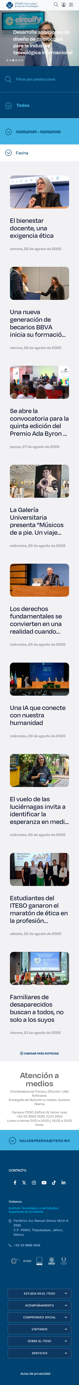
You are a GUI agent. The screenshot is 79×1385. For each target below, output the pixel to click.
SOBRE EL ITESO (39, 1341)
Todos (23, 105)
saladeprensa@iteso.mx (44, 1140)
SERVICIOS (40, 1353)
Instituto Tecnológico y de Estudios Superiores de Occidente (33, 1209)
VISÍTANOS (40, 1329)
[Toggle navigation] (70, 4)
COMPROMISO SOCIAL (39, 1317)
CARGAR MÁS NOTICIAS (41, 1053)
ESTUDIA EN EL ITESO (39, 1293)
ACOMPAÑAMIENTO (39, 1305)
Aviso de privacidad (35, 1373)
